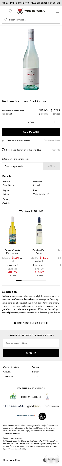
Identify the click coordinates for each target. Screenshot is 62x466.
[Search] (6, 19)
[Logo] (31, 11)
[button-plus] (55, 122)
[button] (57, 11)
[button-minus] (7, 122)
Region (5, 190)
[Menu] (4, 11)
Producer (37, 182)
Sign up (31, 353)
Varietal (6, 182)
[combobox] (33, 19)
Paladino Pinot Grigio (39, 251)
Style (35, 190)
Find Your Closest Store (32, 323)
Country (6, 199)
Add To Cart (31, 131)
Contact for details (52, 140)
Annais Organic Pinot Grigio (12, 251)
